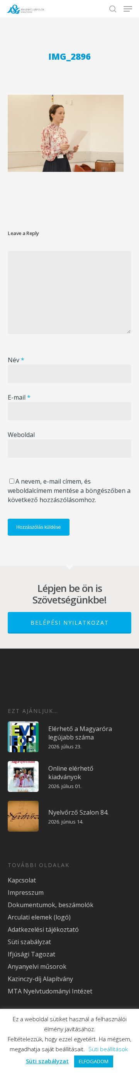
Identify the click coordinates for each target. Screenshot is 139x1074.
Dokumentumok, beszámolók (50, 905)
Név (16, 360)
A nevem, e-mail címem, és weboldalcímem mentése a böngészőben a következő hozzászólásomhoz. (69, 490)
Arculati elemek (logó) (39, 917)
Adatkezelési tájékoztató (43, 929)
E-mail (19, 397)
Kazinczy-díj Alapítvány (40, 979)
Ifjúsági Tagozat (31, 954)
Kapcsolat (22, 880)
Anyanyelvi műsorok (37, 966)
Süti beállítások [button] (108, 1049)
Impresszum (26, 892)
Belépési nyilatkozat (70, 622)
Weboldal (21, 434)
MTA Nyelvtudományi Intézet (50, 991)
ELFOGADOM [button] (93, 1061)
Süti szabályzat (29, 942)
